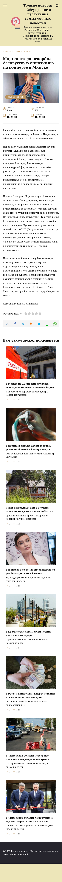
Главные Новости (16, 97)
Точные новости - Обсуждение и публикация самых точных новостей (37, 14)
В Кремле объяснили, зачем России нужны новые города (28, 633)
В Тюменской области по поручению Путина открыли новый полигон (29, 819)
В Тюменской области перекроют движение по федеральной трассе (27, 757)
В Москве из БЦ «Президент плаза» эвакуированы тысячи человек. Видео (30, 385)
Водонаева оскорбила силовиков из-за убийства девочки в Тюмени (30, 571)
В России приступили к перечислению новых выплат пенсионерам (30, 695)
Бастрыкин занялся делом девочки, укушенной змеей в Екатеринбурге (28, 447)
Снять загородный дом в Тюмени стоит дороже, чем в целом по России (29, 509)
